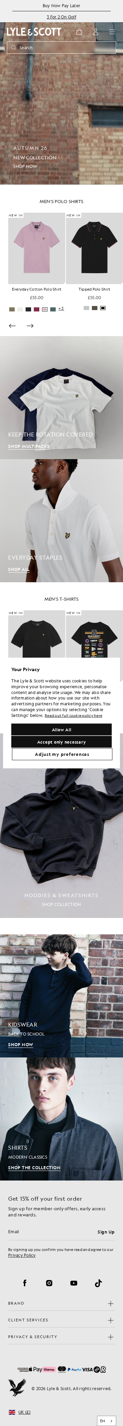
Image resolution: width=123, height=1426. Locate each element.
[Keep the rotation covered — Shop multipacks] (61, 397)
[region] (61, 713)
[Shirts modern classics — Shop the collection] (61, 1119)
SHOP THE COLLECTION (34, 1167)
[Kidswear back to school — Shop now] (61, 995)
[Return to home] (17, 1388)
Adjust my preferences (62, 754)
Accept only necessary (61, 742)
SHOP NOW (20, 1044)
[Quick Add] (64, 283)
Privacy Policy (22, 1255)
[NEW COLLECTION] (61, 92)
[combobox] (107, 1421)
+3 (119, 308)
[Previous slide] (12, 326)
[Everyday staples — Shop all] (61, 520)
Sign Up (106, 1232)
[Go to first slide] (30, 326)
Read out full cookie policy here (73, 715)
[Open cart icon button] (79, 32)
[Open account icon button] (96, 32)
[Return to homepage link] (34, 32)
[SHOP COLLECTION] (61, 825)
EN (102, 1420)
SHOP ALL (19, 569)
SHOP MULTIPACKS (29, 446)
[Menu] (112, 32)
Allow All (61, 729)
